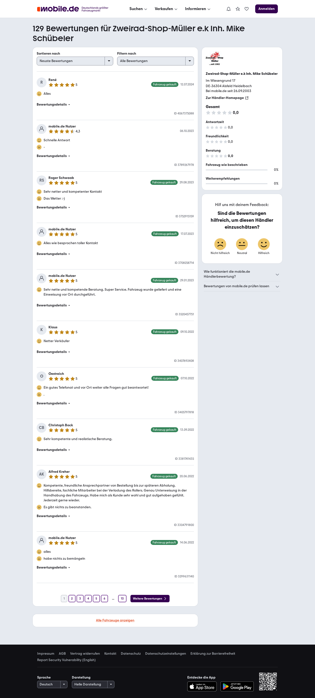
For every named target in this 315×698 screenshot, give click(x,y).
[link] (238, 9)
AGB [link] (62, 654)
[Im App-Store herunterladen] (203, 686)
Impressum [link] (45, 654)
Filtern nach (126, 53)
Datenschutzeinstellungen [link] (165, 654)
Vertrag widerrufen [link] (85, 654)
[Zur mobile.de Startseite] (77, 9)
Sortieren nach (48, 53)
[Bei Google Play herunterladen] (237, 686)
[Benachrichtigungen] (228, 8)
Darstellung (81, 677)
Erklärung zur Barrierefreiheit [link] (212, 654)
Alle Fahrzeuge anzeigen (115, 620)
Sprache (44, 677)
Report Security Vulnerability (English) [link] (66, 660)
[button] (115, 104)
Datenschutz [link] (131, 654)
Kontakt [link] (110, 654)
